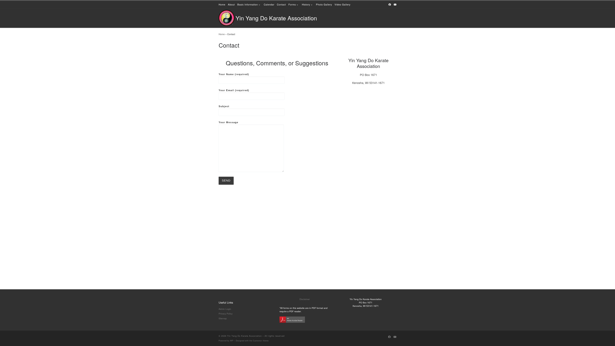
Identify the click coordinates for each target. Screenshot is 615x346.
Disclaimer (304, 299)
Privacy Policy (226, 313)
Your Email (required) (234, 90)
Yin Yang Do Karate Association (244, 335)
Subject (224, 106)
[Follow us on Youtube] (395, 4)
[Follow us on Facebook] (390, 4)
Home (222, 34)
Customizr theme (261, 340)
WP (231, 340)
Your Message (228, 122)
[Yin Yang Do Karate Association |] (226, 17)
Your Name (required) (234, 74)
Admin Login (225, 308)
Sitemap (223, 318)
